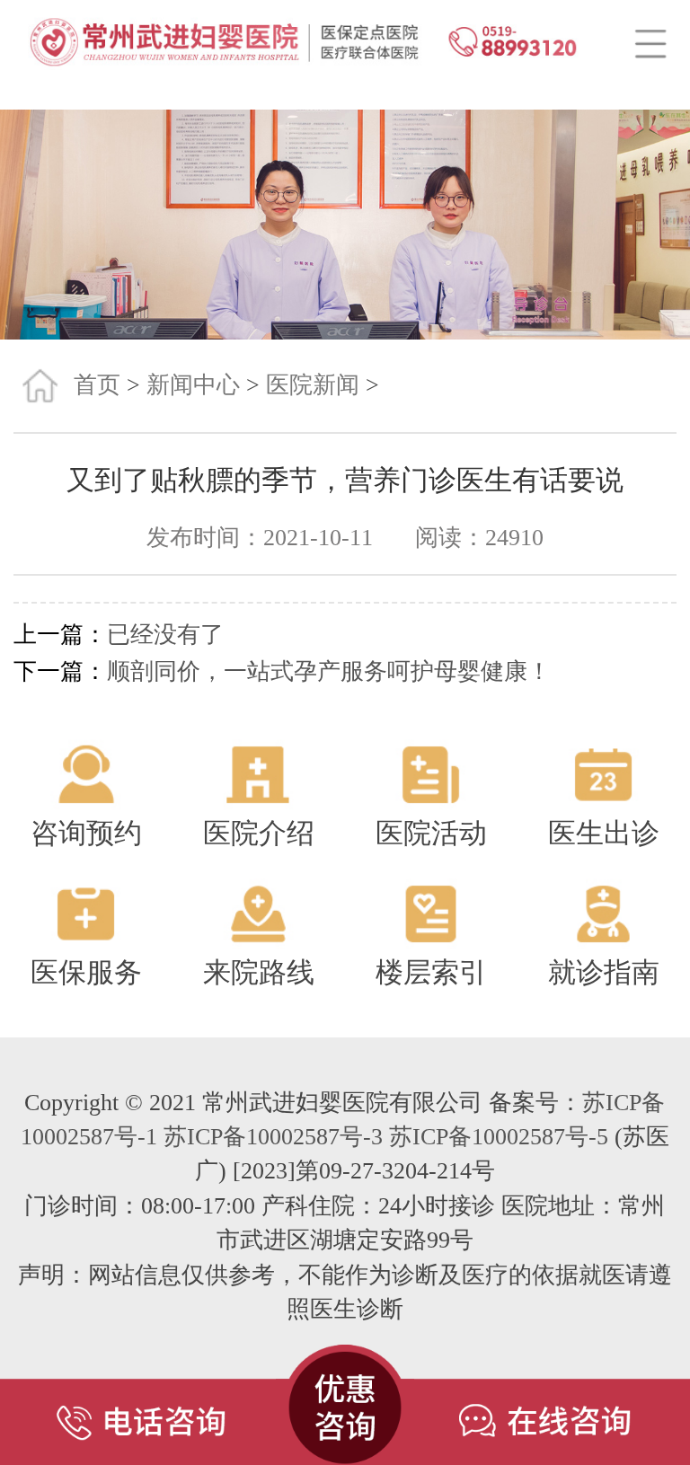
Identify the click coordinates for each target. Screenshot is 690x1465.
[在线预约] (552, 1394)
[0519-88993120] (138, 1394)
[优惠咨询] (345, 1394)
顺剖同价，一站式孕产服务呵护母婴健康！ (329, 671)
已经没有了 (165, 635)
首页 (97, 385)
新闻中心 (193, 385)
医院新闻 (312, 385)
